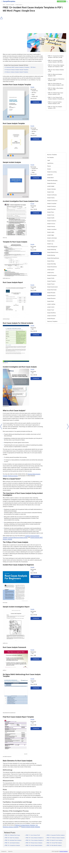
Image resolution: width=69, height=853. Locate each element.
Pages (33, 94)
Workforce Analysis (13, 475)
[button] (67, 1)
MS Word (34, 92)
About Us (10, 851)
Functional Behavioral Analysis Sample (18, 537)
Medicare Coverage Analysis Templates (25, 825)
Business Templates (10, 4)
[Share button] (1, 18)
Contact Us (3, 851)
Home (4, 4)
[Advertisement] (34, 22)
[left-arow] (1, 426)
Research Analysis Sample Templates (30, 826)
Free (61, 1)
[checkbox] (2, 1)
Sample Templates (64, 851)
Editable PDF (35, 96)
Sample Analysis (19, 4)
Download (36, 102)
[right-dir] (68, 426)
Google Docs (35, 90)
